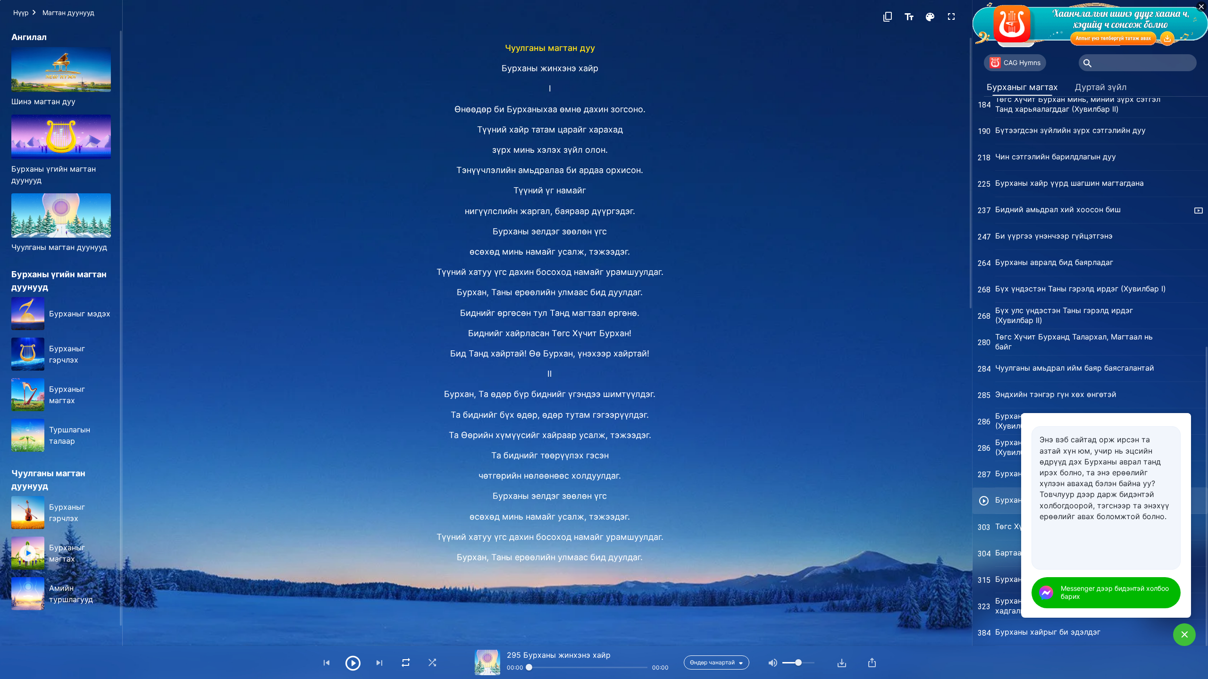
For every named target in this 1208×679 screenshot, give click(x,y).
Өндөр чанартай (712, 662)
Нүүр (21, 12)
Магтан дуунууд (68, 12)
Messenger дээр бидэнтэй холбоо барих (1115, 592)
